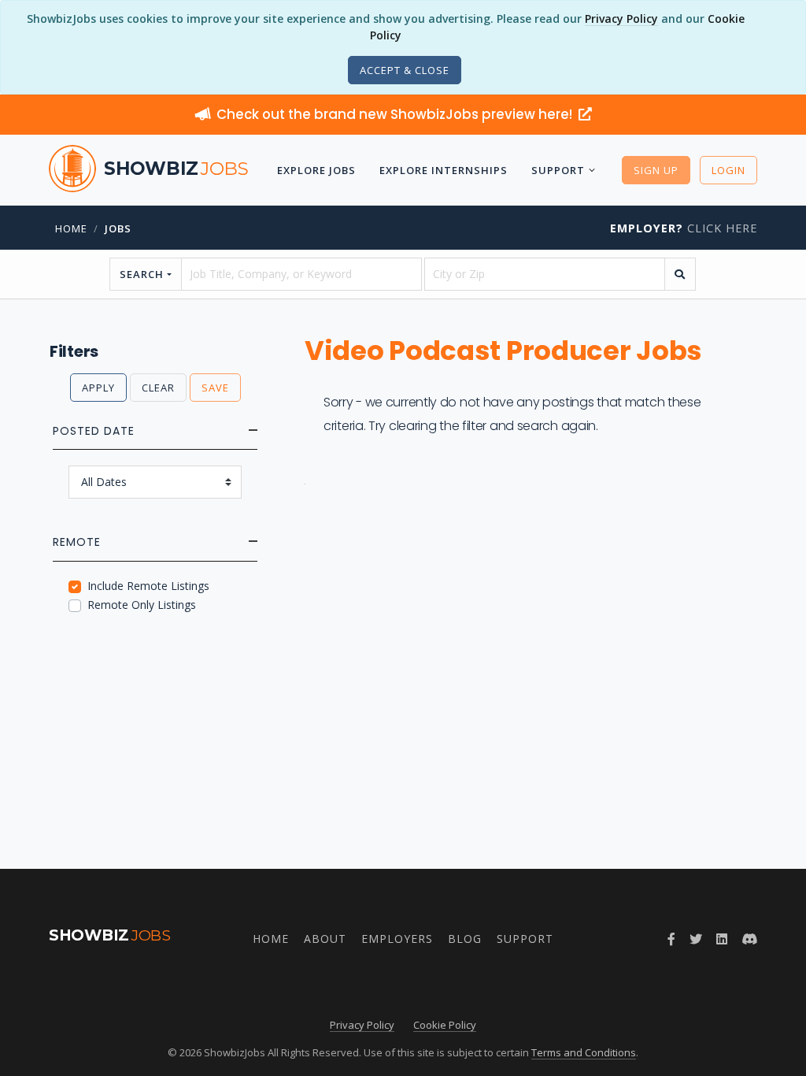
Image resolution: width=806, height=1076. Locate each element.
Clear (158, 387)
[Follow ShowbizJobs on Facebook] (671, 939)
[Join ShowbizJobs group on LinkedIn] (721, 939)
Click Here (683, 228)
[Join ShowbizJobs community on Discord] (749, 939)
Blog (465, 938)
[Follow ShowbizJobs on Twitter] (696, 939)
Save (215, 387)
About (325, 938)
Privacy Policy (621, 18)
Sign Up (656, 170)
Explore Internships (443, 170)
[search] (680, 274)
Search (142, 274)
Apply (98, 387)
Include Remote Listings (148, 585)
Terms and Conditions (583, 1052)
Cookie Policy (444, 1025)
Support (558, 170)
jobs (118, 228)
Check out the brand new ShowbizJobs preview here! (395, 114)
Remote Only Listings (141, 604)
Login (728, 170)
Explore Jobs (316, 170)
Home (71, 228)
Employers (397, 938)
